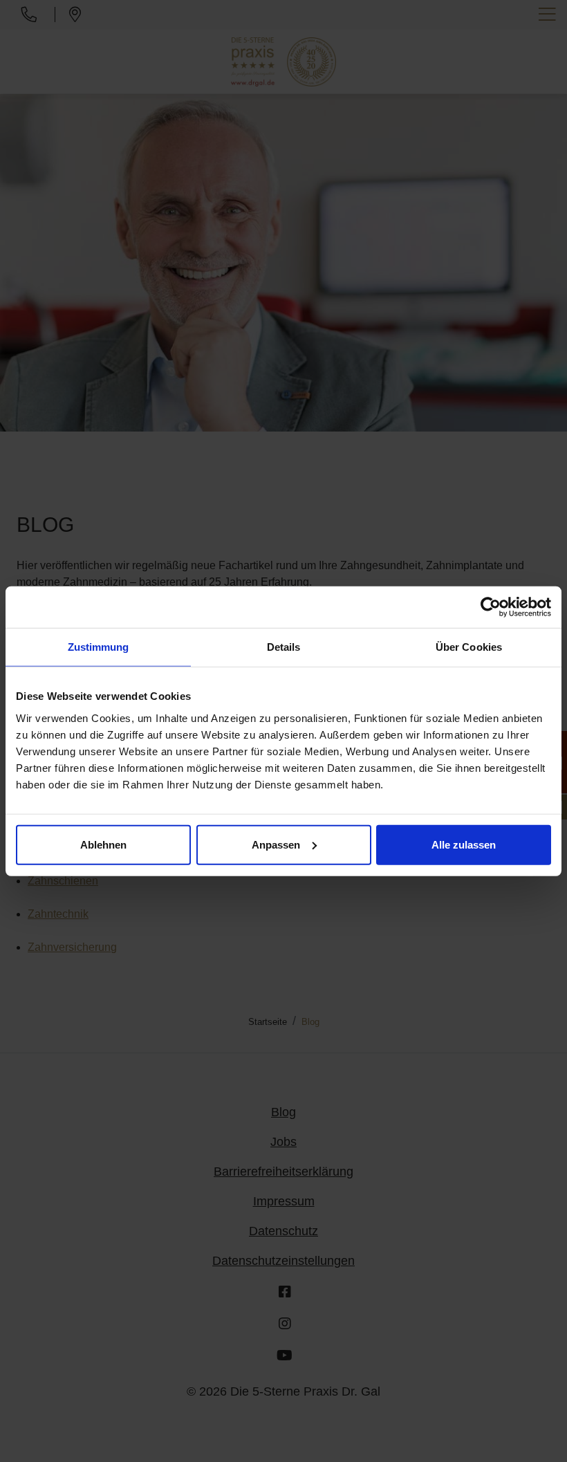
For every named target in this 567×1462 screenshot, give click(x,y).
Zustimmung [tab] (98, 647)
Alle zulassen (463, 844)
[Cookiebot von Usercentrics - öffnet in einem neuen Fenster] (490, 607)
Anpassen (276, 844)
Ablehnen (103, 844)
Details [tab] (284, 647)
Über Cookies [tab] (469, 647)
